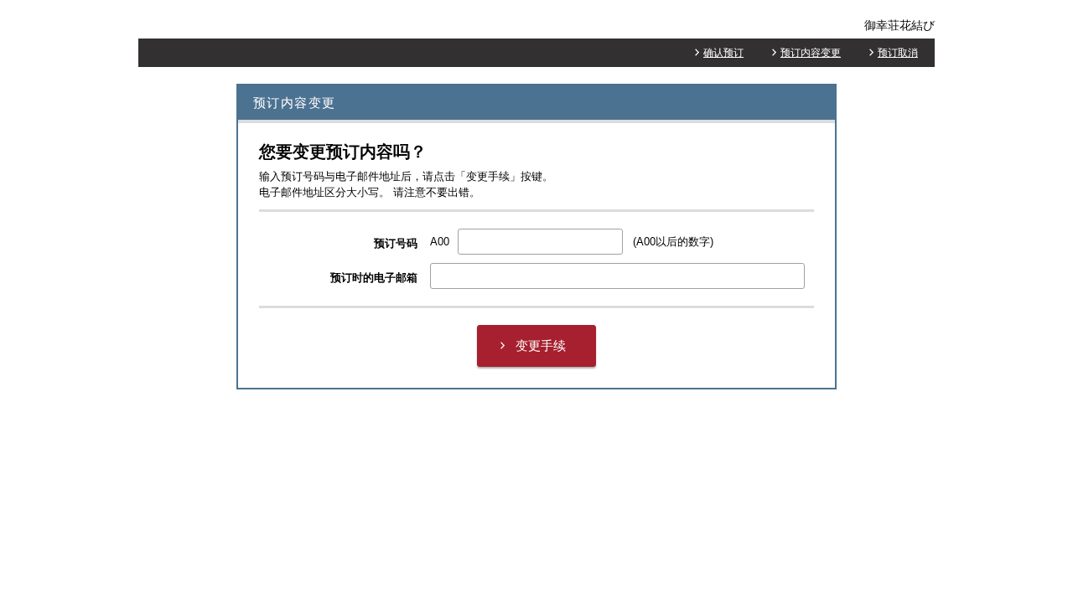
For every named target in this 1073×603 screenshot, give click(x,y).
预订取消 (898, 53)
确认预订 (723, 53)
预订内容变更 (810, 53)
